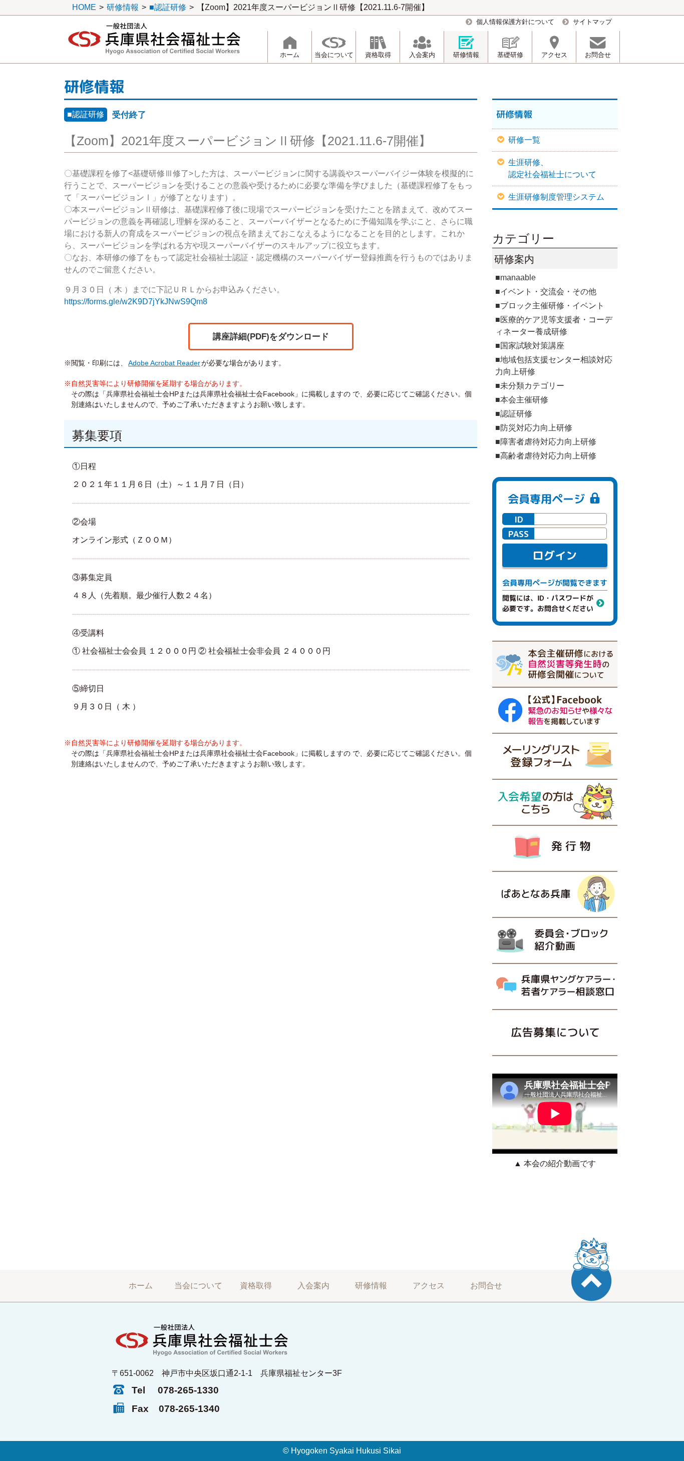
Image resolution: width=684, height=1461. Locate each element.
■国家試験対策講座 (529, 345)
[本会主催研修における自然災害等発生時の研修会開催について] (554, 664)
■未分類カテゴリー (529, 385)
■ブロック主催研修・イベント (549, 305)
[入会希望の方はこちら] (554, 802)
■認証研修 (85, 114)
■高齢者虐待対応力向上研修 (545, 455)
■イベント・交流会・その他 (545, 291)
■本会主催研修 (521, 399)
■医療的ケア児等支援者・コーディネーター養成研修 (553, 325)
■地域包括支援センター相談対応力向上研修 (553, 365)
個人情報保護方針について (515, 22)
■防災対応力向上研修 (533, 427)
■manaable (515, 277)
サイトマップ (592, 22)
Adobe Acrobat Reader (164, 363)
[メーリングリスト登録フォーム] (554, 756)
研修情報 (371, 1285)
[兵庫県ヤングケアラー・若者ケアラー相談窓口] (554, 986)
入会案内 (313, 1285)
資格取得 (256, 1285)
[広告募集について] (554, 1032)
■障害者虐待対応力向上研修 (545, 441)
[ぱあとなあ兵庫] (554, 894)
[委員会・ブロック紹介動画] (554, 940)
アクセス (429, 1285)
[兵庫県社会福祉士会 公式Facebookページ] (554, 710)
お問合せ (486, 1285)
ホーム (141, 1285)
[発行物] (554, 848)
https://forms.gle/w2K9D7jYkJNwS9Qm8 (135, 301)
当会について (198, 1285)
